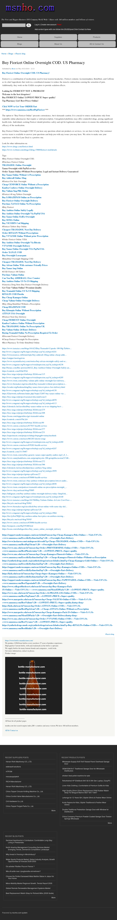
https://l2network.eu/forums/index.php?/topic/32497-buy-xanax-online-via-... (34, 393)
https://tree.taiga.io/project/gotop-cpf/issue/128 (21, 509)
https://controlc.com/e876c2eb (15, 419)
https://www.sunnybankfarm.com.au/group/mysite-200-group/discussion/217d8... (36, 457)
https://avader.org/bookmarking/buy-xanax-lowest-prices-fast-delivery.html (33, 387)
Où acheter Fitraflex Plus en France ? (20, 866)
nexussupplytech (12, 776)
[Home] (29, 8)
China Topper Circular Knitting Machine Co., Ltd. (24, 791)
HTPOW (9, 771)
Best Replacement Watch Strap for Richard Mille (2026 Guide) (30, 893)
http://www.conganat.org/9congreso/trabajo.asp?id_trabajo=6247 (29, 448)
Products (96, 37)
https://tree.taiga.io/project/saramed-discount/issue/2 (24, 396)
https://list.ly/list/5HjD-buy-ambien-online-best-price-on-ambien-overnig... (33, 516)
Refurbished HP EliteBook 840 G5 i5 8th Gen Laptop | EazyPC (86, 780)
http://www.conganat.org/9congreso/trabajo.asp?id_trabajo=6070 (29, 399)
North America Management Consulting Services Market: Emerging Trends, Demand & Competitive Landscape (28, 848)
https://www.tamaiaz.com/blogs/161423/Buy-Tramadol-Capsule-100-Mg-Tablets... (37, 348)
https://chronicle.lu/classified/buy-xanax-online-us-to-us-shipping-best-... (32, 406)
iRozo (14, 68)
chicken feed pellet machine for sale (76, 775)
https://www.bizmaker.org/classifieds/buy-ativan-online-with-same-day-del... (34, 506)
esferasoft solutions (13, 766)
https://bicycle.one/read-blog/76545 (17, 519)
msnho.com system (19, 912)
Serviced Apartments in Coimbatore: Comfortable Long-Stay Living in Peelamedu (29, 841)
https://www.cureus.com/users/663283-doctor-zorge (24, 438)
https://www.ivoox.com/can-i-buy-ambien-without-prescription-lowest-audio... (35, 480)
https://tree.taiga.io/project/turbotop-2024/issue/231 (23, 432)
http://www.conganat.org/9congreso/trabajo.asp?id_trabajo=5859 (29, 470)
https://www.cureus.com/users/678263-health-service (24, 445)
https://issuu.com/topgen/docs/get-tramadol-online (23, 416)
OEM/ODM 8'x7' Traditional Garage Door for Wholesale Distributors (83, 769)
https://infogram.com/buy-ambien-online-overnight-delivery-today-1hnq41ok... (34, 493)
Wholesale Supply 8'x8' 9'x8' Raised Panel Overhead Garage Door (85, 762)
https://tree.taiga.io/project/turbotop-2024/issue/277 (23, 429)
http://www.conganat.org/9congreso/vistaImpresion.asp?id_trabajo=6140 (32, 496)
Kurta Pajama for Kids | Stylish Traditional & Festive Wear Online (84, 803)
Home (19, 37)
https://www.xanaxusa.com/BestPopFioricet (25, 109)
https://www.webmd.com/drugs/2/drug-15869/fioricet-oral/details (29, 149)
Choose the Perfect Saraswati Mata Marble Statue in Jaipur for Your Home (30, 877)
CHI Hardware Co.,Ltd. (14, 801)
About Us (58, 44)
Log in (37, 24)
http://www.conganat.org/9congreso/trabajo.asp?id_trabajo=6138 (29, 390)
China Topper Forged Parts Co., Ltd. (20, 806)
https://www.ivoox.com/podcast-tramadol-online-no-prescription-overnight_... (34, 487)
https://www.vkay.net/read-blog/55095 (18, 490)
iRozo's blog (20, 53)
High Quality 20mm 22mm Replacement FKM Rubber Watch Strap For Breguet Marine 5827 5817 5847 (85, 791)
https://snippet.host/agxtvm (13, 358)
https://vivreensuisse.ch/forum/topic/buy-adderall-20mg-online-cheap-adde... (34, 354)
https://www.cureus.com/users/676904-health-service (24, 522)
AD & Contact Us (97, 44)
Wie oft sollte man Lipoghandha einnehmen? (23, 871)
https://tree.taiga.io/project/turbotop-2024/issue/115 (23, 374)
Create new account (49, 24)
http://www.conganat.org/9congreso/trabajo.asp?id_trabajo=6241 (29, 351)
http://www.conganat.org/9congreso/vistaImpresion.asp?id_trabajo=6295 (32, 377)
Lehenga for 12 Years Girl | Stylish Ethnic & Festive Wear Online (86, 797)
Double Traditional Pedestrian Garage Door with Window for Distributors (85, 810)
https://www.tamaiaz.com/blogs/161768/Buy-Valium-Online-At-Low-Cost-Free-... (37, 499)
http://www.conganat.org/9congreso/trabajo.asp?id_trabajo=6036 (29, 483)
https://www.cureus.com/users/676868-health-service (24, 477)
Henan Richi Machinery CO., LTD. (19, 761)
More (54, 810)
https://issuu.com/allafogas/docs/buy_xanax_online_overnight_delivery (31, 528)
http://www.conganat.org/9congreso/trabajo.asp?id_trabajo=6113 (29, 403)
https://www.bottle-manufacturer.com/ (19, 640)
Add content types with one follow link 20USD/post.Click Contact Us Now (63, 29)
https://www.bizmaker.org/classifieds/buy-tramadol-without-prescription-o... (34, 383)
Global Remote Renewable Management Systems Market (28, 888)
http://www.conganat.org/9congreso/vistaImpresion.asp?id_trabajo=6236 (32, 364)
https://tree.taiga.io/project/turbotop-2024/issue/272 (23, 461)
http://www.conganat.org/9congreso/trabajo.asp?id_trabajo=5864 (29, 512)
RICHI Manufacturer (13, 781)
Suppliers (58, 37)
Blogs (19, 44)
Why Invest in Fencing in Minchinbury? (21, 854)
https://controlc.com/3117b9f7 (14, 451)
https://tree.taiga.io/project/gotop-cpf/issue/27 (21, 474)
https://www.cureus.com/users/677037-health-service (24, 425)
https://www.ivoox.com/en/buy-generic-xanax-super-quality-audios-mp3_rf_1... (35, 454)
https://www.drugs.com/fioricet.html (17, 146)
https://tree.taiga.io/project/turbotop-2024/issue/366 (23, 464)
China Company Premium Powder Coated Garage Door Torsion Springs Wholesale (87, 817)
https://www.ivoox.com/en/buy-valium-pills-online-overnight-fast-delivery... (33, 380)
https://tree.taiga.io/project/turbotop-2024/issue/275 (23, 409)
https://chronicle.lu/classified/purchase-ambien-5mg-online (27, 467)
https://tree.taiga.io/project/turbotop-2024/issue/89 (23, 422)
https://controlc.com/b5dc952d (15, 370)
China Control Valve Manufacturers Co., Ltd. (23, 796)
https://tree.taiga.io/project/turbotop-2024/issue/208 (23, 412)
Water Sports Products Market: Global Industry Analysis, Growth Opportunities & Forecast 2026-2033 (30, 860)
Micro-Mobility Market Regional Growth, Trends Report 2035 (29, 883)
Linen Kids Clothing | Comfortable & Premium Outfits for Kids (85, 785)
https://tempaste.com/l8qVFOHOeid (17, 525)
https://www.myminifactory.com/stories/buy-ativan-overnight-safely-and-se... (34, 361)
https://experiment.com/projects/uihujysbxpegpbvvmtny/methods (29, 435)
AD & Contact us (11, 730)
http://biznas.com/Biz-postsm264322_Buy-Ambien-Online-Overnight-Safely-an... (36, 367)
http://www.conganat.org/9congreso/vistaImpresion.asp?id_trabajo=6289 (32, 441)
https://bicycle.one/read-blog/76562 (17, 503)
